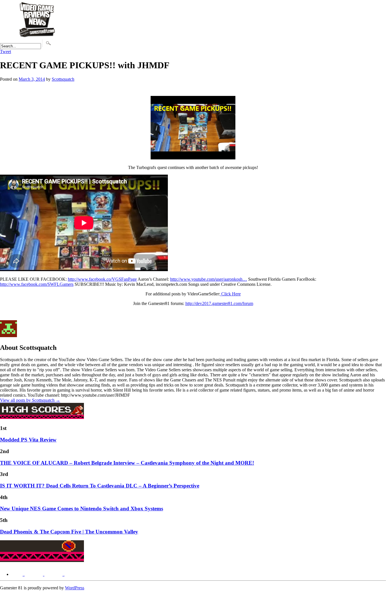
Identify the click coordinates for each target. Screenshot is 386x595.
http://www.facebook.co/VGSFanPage (102, 279)
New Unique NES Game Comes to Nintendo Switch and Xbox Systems (81, 508)
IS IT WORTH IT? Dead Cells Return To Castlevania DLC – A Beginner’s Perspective (99, 486)
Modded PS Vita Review (28, 440)
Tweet (5, 51)
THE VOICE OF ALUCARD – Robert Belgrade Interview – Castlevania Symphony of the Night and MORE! (127, 463)
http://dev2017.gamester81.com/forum (219, 303)
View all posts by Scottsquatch (30, 400)
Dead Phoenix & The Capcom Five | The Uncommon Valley (69, 532)
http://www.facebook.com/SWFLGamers (36, 284)
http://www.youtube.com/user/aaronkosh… (208, 279)
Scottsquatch (63, 79)
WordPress (74, 587)
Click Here (231, 293)
